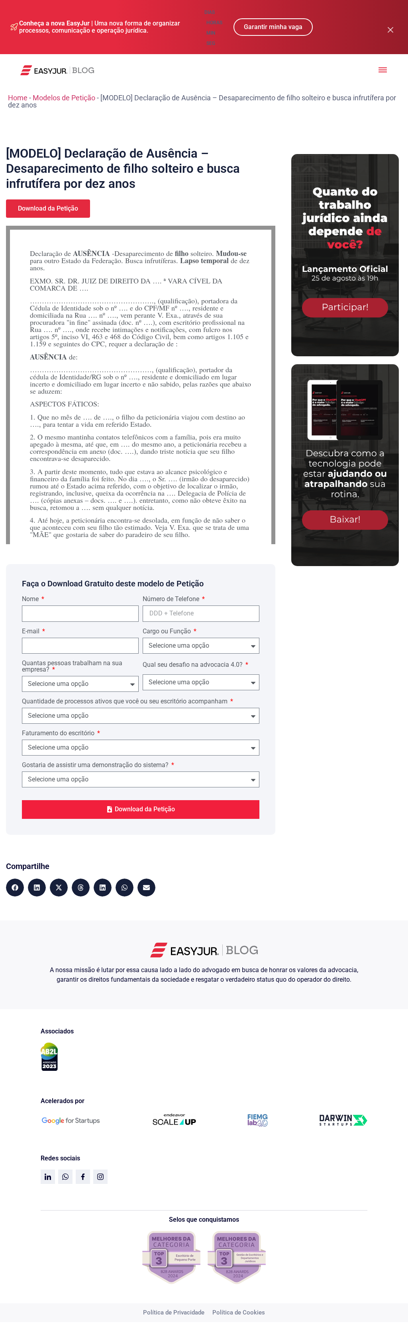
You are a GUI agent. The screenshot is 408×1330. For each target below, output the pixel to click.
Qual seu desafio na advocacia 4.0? (193, 665)
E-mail (31, 631)
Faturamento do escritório (59, 733)
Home (17, 98)
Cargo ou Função (167, 631)
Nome (31, 599)
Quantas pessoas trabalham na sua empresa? (72, 666)
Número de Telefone (172, 599)
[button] (15, 887)
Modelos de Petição (64, 98)
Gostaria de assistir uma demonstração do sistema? (96, 765)
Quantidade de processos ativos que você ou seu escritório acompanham (125, 701)
